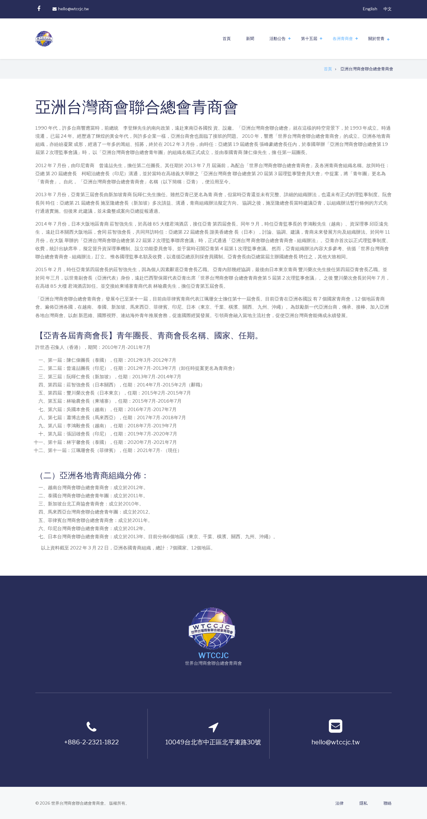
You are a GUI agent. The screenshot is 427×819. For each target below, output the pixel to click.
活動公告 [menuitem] (277, 38)
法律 (339, 803)
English (370, 8)
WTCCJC (213, 655)
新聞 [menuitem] (250, 38)
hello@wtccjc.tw (73, 8)
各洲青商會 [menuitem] (343, 38)
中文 (388, 8)
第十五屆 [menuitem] (309, 38)
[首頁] (44, 38)
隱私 (363, 803)
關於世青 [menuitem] (376, 38)
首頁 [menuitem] (227, 38)
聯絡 (388, 803)
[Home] (212, 627)
